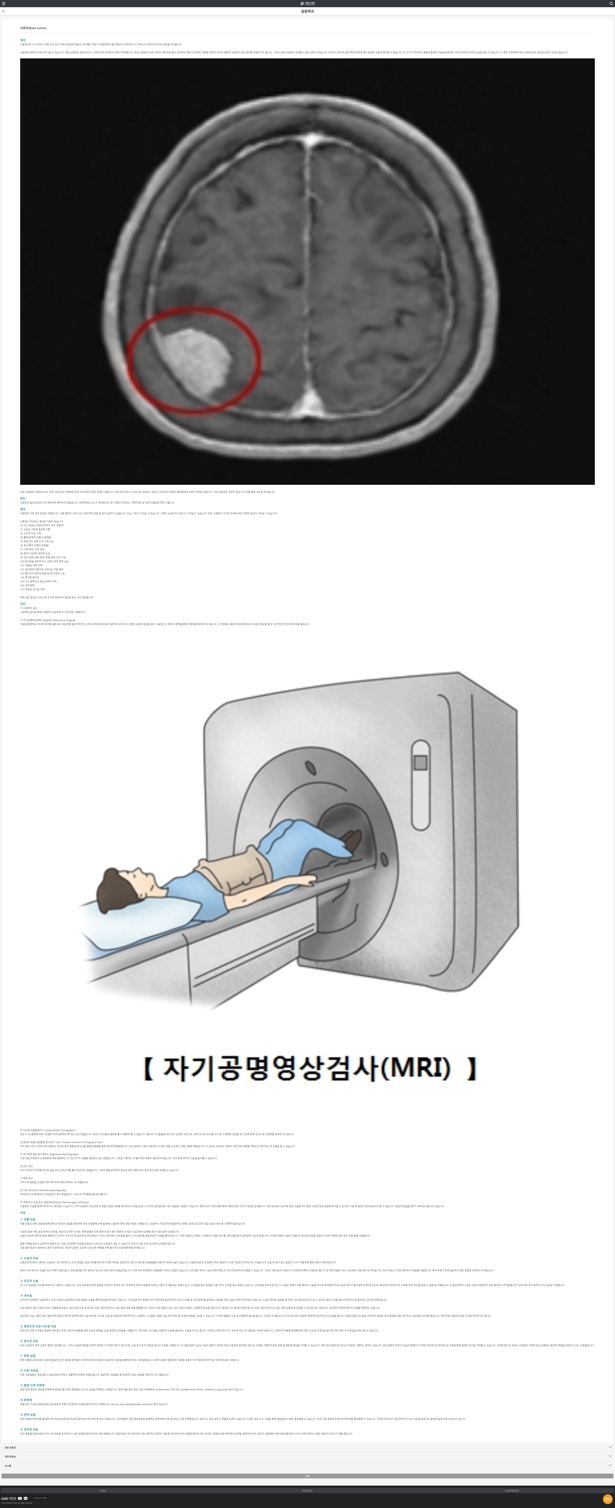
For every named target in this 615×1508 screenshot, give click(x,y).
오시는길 (103, 1490)
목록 (307, 1476)
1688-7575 (8, 1498)
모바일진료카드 (307, 1490)
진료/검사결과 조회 (512, 1490)
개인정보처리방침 (40, 1498)
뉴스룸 (8, 1465)
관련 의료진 (10, 1447)
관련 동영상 (10, 1456)
